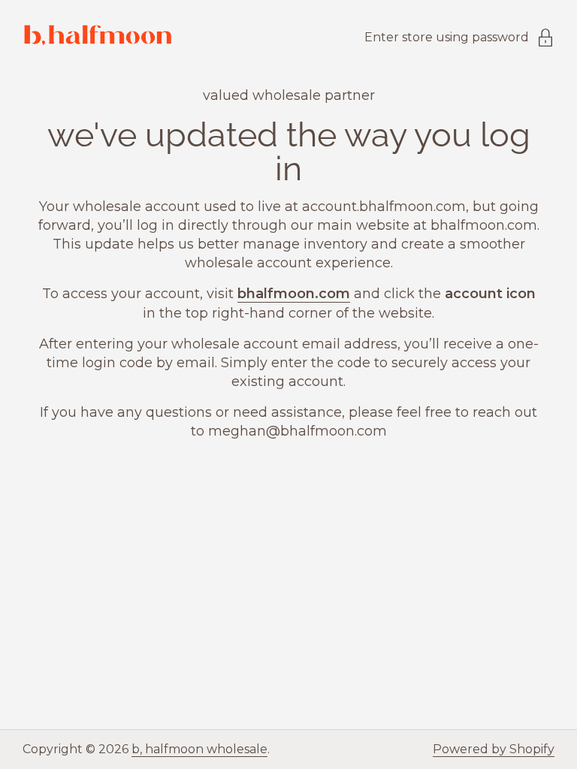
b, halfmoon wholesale (199, 749)
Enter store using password (446, 37)
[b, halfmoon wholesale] (98, 37)
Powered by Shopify (493, 749)
